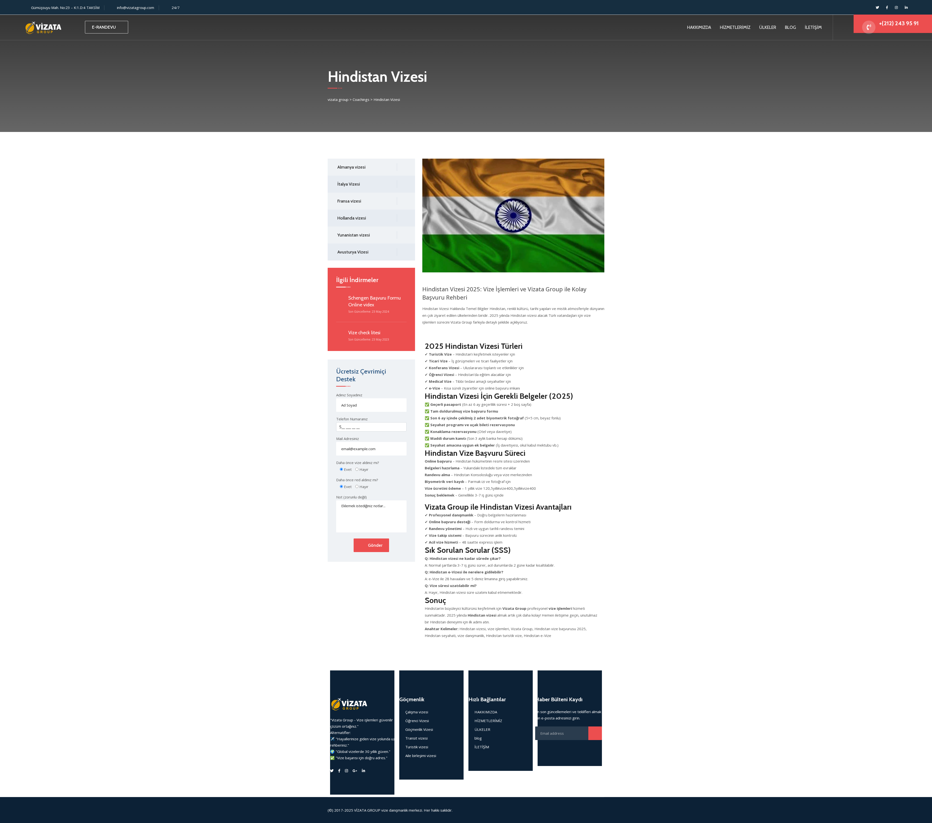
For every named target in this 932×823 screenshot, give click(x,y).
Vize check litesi (364, 332)
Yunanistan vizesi (353, 235)
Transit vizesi (416, 738)
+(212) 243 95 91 (899, 23)
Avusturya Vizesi (352, 252)
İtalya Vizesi (348, 184)
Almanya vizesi (351, 167)
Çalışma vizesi (416, 711)
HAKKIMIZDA (699, 27)
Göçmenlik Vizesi (419, 729)
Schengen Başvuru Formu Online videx (374, 301)
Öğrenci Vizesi (417, 720)
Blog (790, 27)
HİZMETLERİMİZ (735, 27)
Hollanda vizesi (351, 218)
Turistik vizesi (416, 746)
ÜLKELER (767, 27)
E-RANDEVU (104, 27)
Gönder (375, 545)
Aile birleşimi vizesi (420, 755)
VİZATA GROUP (367, 810)
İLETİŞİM (813, 27)
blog (478, 738)
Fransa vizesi (349, 201)
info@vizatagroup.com (135, 7)
